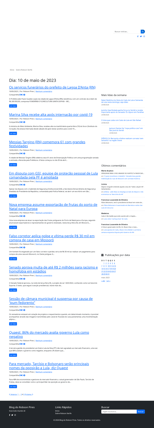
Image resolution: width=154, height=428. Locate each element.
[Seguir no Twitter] (141, 36)
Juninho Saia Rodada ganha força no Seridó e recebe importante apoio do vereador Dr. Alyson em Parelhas (122, 111)
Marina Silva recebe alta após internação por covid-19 (50, 114)
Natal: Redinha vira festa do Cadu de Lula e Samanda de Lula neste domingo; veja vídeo (122, 101)
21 (102, 271)
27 (115, 271)
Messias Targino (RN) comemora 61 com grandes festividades (47, 144)
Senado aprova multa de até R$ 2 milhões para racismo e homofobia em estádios (53, 269)
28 (102, 274)
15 (104, 269)
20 (115, 269)
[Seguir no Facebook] (137, 36)
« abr (103, 281)
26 (113, 271)
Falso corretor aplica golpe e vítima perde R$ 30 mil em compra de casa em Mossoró (52, 238)
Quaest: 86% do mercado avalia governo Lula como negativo (49, 334)
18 (111, 269)
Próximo (28, 394)
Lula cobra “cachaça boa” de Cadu (116, 219)
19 (113, 269)
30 (106, 274)
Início (12, 70)
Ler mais (13, 106)
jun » (108, 281)
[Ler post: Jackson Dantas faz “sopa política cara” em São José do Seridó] (104, 130)
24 (109, 271)
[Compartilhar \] (19, 95)
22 (104, 271)
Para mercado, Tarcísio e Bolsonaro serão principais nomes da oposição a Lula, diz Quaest (49, 366)
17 (109, 269)
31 (109, 274)
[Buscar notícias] (143, 31)
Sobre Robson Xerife (24, 70)
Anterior (13, 394)
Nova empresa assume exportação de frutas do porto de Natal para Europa (53, 206)
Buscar (141, 411)
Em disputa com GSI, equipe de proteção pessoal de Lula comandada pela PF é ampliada (53, 175)
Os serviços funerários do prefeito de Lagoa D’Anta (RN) (52, 87)
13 (115, 266)
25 (111, 271)
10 (109, 266)
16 (106, 269)
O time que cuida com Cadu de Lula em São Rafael (121, 120)
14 (102, 269)
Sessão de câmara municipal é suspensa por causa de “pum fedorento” (51, 300)
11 (111, 266)
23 (106, 271)
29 (104, 274)
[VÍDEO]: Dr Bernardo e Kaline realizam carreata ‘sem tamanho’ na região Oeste (122, 139)
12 (113, 266)
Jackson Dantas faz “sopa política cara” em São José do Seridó (126, 129)
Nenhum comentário (44, 91)
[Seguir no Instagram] (144, 36)
